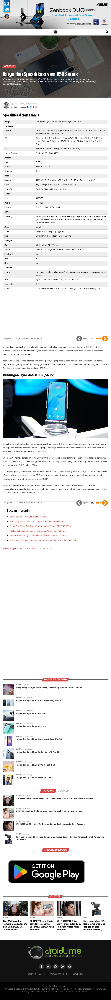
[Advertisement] (55, 311)
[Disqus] (55, 592)
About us (32, 974)
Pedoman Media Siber (58, 974)
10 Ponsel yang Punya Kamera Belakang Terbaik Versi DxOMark (38, 536)
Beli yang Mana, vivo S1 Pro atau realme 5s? (29, 517)
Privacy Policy (77, 974)
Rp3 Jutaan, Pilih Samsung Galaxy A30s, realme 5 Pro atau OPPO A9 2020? (43, 540)
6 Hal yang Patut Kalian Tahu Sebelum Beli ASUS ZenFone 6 (36, 521)
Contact (43, 974)
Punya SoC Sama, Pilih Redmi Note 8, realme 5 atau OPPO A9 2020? (41, 526)
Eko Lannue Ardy (21, 107)
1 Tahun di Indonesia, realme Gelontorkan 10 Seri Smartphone (37, 531)
